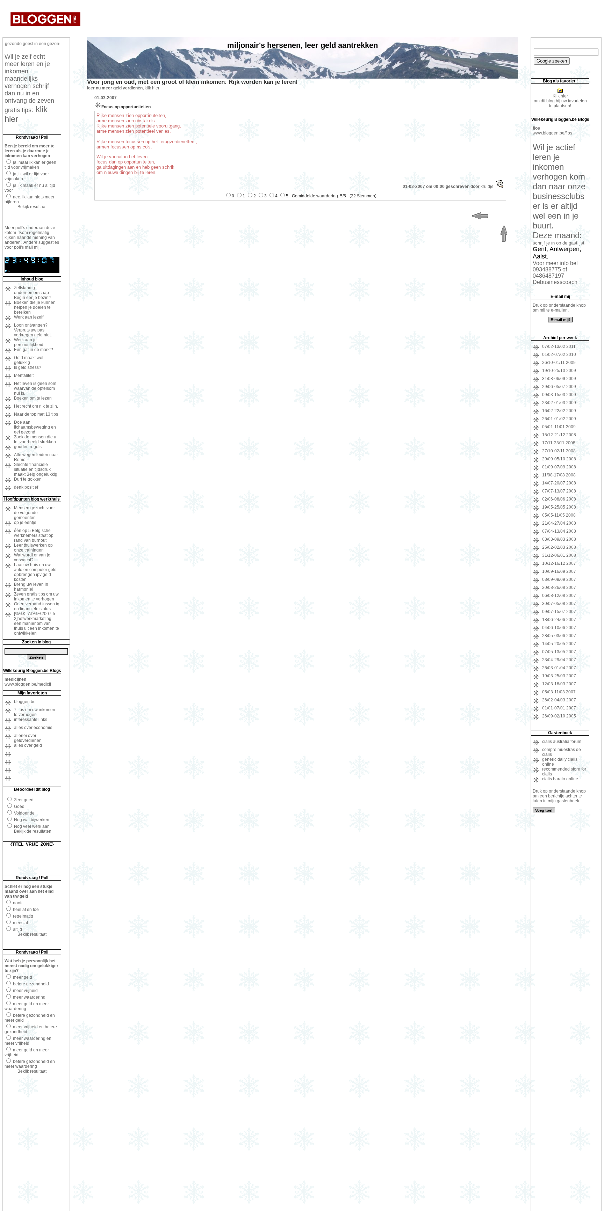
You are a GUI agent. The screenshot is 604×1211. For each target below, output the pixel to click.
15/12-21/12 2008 (559, 434)
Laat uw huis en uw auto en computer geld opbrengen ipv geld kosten (35, 572)
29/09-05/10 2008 (559, 459)
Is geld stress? (27, 367)
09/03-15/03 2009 (559, 394)
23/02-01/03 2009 (559, 402)
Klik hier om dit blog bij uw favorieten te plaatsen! (560, 101)
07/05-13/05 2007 (559, 651)
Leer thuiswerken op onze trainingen (33, 548)
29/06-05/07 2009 (559, 386)
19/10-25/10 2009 (559, 370)
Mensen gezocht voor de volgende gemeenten (34, 512)
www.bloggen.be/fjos (552, 133)
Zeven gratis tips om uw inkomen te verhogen (36, 596)
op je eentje (25, 522)
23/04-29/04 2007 (559, 659)
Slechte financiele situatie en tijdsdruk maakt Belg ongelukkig (35, 469)
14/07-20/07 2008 (559, 483)
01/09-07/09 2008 (559, 467)
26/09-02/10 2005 (559, 716)
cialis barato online (560, 778)
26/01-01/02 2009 (559, 418)
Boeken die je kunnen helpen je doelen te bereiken (35, 307)
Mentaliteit (24, 375)
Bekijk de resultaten (32, 831)
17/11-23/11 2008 (558, 442)
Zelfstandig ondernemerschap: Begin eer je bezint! (32, 292)
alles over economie (33, 727)
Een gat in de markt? (33, 349)
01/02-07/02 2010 (559, 354)
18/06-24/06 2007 (559, 619)
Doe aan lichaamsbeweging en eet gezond (35, 427)
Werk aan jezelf (28, 317)
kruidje (487, 186)
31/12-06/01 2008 (559, 555)
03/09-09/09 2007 (559, 579)
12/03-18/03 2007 (559, 683)
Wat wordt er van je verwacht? (32, 557)
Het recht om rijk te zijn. (36, 406)
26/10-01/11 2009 (559, 362)
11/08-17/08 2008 (559, 475)
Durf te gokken (28, 479)
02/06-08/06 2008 (559, 499)
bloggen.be (25, 701)
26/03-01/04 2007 (559, 667)
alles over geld (28, 745)
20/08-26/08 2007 (559, 587)
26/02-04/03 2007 (559, 700)
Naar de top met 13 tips (36, 414)
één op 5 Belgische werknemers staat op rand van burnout (33, 535)
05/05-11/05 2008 (559, 515)
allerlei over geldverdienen (28, 738)
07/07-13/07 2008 (559, 491)
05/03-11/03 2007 (559, 692)
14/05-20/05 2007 (559, 643)
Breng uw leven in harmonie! (31, 587)
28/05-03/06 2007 (559, 635)
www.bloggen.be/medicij (28, 684)
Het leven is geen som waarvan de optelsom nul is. (35, 388)
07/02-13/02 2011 (559, 346)
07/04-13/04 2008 (559, 531)
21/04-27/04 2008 (559, 523)
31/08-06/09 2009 (559, 378)
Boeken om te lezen (33, 398)
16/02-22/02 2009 (559, 410)
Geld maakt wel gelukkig (28, 360)
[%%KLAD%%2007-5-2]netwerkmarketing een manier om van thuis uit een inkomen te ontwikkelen (36, 623)
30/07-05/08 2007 (559, 603)
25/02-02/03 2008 (559, 547)
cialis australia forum (561, 741)
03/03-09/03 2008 (559, 539)
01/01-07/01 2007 (559, 708)
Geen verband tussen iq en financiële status (36, 606)
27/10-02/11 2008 (559, 450)
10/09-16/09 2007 (559, 571)
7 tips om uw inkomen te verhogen (34, 712)
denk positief (26, 487)
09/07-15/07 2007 (559, 611)
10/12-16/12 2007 (559, 563)
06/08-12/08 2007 (559, 595)
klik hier (152, 88)
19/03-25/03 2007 (559, 675)
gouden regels (28, 446)
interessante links (30, 719)
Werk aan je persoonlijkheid (28, 342)
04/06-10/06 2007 (559, 627)
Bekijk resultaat (31, 206)
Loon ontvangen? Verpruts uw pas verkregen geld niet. (33, 330)
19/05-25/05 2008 (559, 507)
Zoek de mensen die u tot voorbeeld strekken (35, 439)
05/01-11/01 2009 (559, 426)
